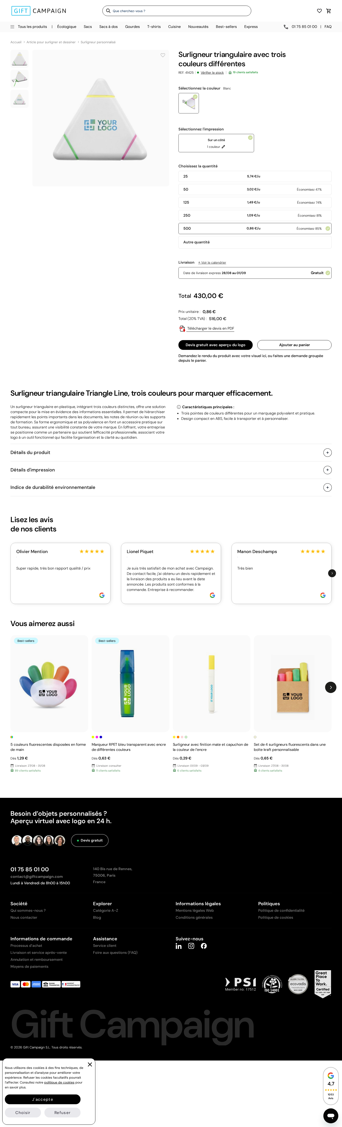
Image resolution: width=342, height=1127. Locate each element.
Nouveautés (198, 26)
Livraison (202, 262)
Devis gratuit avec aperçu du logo (215, 344)
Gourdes (132, 26)
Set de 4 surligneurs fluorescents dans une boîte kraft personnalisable (289, 747)
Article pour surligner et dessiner (51, 42)
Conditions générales (194, 917)
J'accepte (42, 1099)
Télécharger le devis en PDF (210, 328)
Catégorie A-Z (105, 910)
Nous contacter (23, 917)
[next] (332, 573)
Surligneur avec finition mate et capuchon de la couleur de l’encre (210, 747)
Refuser (62, 1112)
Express (251, 26)
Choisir (22, 1112)
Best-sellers (226, 26)
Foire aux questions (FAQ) (115, 952)
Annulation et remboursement (36, 959)
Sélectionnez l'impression (201, 129)
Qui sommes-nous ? (28, 910)
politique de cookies (59, 1082)
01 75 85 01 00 (29, 869)
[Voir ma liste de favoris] (319, 11)
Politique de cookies (275, 917)
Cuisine (174, 26)
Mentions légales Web (195, 910)
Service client (104, 945)
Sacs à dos (108, 26)
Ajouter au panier (294, 344)
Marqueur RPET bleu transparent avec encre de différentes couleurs (129, 747)
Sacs (88, 26)
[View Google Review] (102, 595)
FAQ (328, 26)
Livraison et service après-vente (38, 952)
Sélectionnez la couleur (204, 88)
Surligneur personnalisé (98, 42)
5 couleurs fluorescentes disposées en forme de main (48, 747)
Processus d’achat (26, 945)
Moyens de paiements (29, 966)
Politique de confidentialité (281, 910)
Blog (97, 917)
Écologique (66, 26)
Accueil (15, 42)
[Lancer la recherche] (107, 11)
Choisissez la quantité (198, 166)
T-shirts (154, 26)
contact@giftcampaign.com (36, 876)
